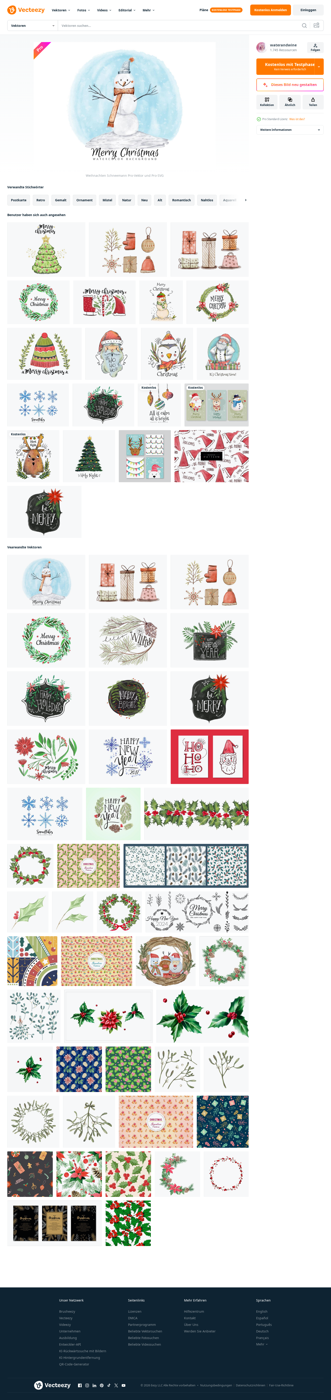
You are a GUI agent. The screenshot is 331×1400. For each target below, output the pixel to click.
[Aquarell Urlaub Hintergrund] (103, 404)
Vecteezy (65, 1318)
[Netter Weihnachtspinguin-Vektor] (167, 354)
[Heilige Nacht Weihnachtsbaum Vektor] (89, 456)
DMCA (132, 1318)
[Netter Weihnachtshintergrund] (218, 302)
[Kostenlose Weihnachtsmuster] (211, 456)
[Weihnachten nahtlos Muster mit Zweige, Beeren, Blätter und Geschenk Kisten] (223, 1122)
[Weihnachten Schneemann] (46, 582)
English (262, 1311)
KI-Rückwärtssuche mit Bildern (82, 1351)
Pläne (204, 10)
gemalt (60, 200)
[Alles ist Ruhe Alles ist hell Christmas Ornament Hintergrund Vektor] (159, 404)
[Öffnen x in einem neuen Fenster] (116, 1385)
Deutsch (262, 1331)
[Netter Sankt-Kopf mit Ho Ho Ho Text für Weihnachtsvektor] (111, 354)
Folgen (315, 50)
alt (160, 200)
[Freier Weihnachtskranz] (38, 302)
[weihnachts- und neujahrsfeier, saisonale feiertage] (32, 961)
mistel (107, 200)
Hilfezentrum (194, 1311)
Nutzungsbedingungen (216, 1385)
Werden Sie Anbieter (200, 1331)
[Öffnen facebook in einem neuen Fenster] (80, 1385)
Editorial (125, 10)
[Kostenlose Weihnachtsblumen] (46, 756)
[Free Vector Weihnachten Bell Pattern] (156, 1122)
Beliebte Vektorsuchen (145, 1331)
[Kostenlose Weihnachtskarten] (210, 756)
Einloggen (308, 10)
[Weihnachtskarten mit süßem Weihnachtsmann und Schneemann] (216, 404)
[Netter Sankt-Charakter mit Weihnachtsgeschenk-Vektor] (223, 354)
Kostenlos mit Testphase (290, 66)
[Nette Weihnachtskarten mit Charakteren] (145, 456)
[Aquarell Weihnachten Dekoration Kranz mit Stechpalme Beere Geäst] (226, 1174)
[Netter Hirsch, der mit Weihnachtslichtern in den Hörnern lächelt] (33, 456)
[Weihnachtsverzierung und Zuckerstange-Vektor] (96, 961)
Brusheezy (67, 1311)
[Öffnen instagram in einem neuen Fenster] (87, 1385)
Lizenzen (134, 1311)
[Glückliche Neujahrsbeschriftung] (113, 814)
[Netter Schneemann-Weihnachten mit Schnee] (161, 302)
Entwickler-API (70, 1344)
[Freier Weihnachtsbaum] (46, 249)
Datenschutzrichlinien (250, 1385)
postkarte (18, 200)
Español (262, 1318)
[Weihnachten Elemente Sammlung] (128, 249)
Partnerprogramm (142, 1324)
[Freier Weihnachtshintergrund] (104, 302)
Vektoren (59, 10)
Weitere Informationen (276, 130)
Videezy (65, 1324)
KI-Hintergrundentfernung (79, 1357)
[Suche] (304, 25)
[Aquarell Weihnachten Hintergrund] (44, 512)
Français (262, 1338)
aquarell (229, 200)
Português (264, 1324)
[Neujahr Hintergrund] (128, 756)
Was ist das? (297, 119)
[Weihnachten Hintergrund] (128, 698)
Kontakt (190, 1318)
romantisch (181, 200)
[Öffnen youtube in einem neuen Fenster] (123, 1385)
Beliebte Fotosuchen (143, 1338)
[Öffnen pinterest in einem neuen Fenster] (102, 1385)
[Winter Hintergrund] (128, 640)
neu (144, 200)
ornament (84, 200)
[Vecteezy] (26, 10)
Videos (102, 10)
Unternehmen (70, 1331)
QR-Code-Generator (74, 1364)
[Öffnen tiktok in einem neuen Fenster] (109, 1385)
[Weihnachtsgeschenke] (210, 249)
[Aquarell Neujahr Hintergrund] (210, 640)
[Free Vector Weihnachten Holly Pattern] (88, 866)
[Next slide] (242, 200)
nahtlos (207, 200)
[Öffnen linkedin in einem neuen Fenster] (94, 1385)
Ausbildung (68, 1338)
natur (126, 200)
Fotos (81, 10)
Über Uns (191, 1324)
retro (40, 200)
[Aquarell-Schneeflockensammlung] (38, 404)
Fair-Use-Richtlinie (281, 1385)
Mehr (147, 10)
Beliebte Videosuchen (144, 1344)
